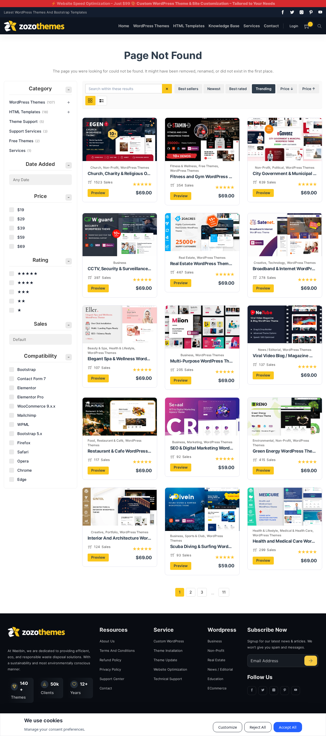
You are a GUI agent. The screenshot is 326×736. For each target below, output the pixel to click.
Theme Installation (168, 650)
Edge (21, 479)
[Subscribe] (310, 661)
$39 (21, 228)
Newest (213, 88)
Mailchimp (26, 415)
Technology (276, 263)
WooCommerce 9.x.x (36, 406)
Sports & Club (195, 536)
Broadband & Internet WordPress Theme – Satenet (285, 268)
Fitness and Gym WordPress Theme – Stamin (202, 176)
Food (91, 440)
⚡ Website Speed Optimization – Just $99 (163, 3)
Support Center (112, 679)
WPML (23, 424)
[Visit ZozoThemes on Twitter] (291, 12)
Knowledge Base (224, 25)
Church (95, 167)
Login (294, 26)
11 (224, 592)
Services (251, 25)
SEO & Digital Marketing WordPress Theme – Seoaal (202, 448)
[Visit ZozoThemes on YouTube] (319, 12)
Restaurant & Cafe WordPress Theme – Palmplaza (120, 451)
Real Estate (187, 257)
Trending (263, 88)
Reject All (258, 727)
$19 (20, 209)
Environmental (263, 440)
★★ (21, 301)
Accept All (288, 727)
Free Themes (208, 166)
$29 (21, 219)
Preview (98, 193)
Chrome (24, 470)
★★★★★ (27, 273)
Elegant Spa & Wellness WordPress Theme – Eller (120, 358)
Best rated (238, 88)
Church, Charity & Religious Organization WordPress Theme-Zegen (120, 173)
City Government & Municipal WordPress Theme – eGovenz (285, 173)
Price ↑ (308, 88)
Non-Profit (110, 167)
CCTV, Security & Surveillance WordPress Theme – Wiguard (120, 268)
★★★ (23, 292)
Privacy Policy (110, 669)
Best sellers (188, 88)
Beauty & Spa (97, 348)
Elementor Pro (30, 397)
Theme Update (165, 660)
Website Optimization (170, 669)
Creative (260, 263)
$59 (21, 237)
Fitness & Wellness (183, 166)
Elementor (26, 387)
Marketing (194, 442)
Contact (271, 25)
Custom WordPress (169, 641)
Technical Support (168, 679)
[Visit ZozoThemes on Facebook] (281, 12)
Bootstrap (26, 369)
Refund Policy (110, 660)
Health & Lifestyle (121, 348)
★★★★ (25, 282)
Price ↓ (286, 88)
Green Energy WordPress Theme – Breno (285, 451)
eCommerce (217, 688)
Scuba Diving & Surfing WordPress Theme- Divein (202, 546)
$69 (21, 246)
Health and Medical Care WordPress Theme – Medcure (285, 541)
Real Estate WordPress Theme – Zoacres (202, 263)
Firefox (23, 442)
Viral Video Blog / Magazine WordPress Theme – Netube (285, 355)
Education (215, 679)
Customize (227, 727)
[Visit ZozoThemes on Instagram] (300, 12)
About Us (107, 641)
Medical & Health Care (296, 530)
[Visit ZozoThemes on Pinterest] (310, 12)
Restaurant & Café (110, 440)
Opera (23, 461)
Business (119, 263)
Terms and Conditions (117, 650)
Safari (23, 452)
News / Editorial (269, 350)
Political (278, 167)
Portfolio (111, 532)
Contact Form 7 (31, 378)
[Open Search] (319, 25)
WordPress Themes (151, 25)
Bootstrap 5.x (29, 433)
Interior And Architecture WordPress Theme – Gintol (120, 538)
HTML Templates (189, 25)
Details (135, 148)
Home (123, 25)
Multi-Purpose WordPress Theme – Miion (202, 361)
